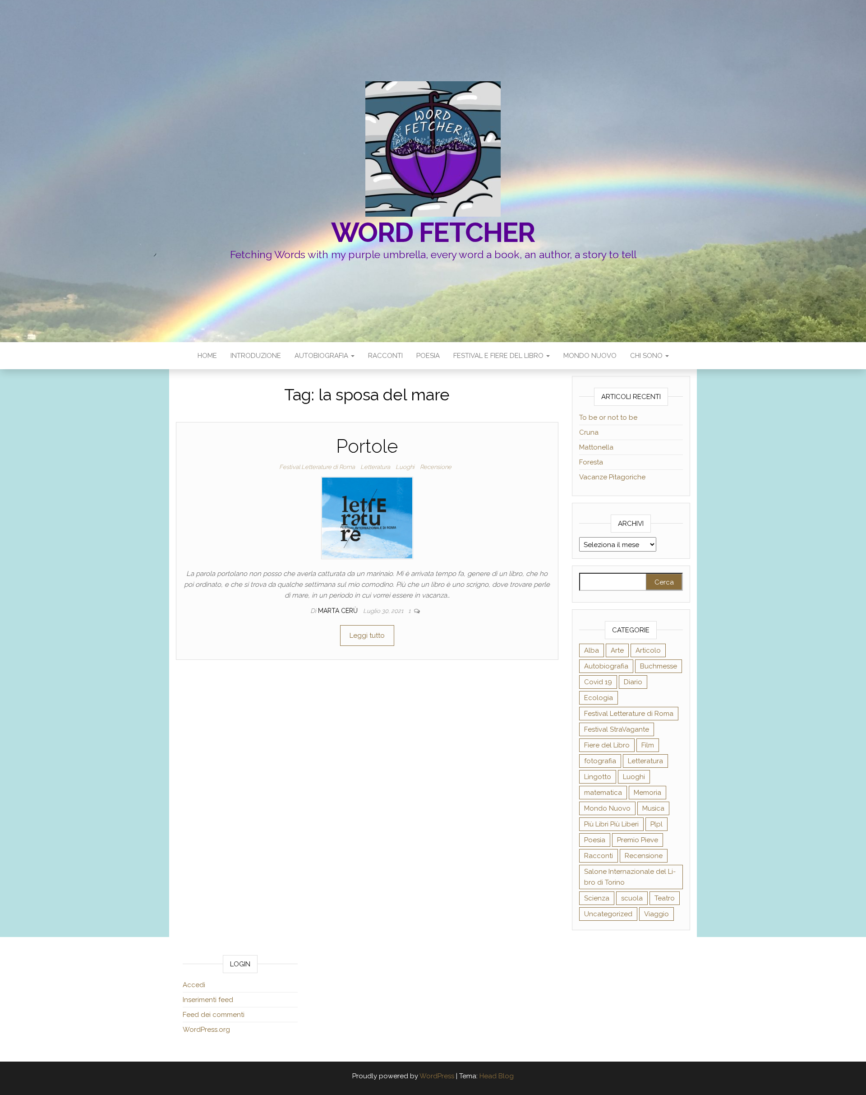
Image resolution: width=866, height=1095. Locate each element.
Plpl (656, 824)
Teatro (664, 898)
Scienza (596, 898)
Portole (367, 446)
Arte (617, 650)
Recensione (435, 467)
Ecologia (598, 698)
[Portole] (367, 518)
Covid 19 (598, 682)
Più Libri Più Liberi (611, 824)
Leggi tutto (367, 635)
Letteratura (375, 467)
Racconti (385, 356)
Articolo (648, 650)
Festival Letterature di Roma (317, 467)
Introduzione (255, 356)
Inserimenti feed (208, 1000)
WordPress (436, 1076)
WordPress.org (206, 1029)
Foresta (591, 462)
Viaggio (656, 914)
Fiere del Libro (607, 745)
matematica (603, 793)
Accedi (194, 985)
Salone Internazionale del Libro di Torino (630, 877)
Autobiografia (322, 356)
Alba (591, 650)
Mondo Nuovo (590, 356)
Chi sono (647, 356)
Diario (633, 682)
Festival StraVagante (616, 729)
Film (647, 745)
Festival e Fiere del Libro (499, 356)
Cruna (589, 432)
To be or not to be (608, 417)
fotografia (600, 761)
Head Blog (496, 1076)
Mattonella (596, 447)
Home (207, 356)
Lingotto (597, 777)
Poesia (428, 356)
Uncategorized (608, 914)
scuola (632, 898)
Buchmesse (658, 666)
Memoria (647, 793)
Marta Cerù (338, 610)
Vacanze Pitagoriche (612, 477)
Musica (653, 808)
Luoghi (405, 467)
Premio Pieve (637, 840)
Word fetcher (433, 232)
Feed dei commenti (213, 1015)
